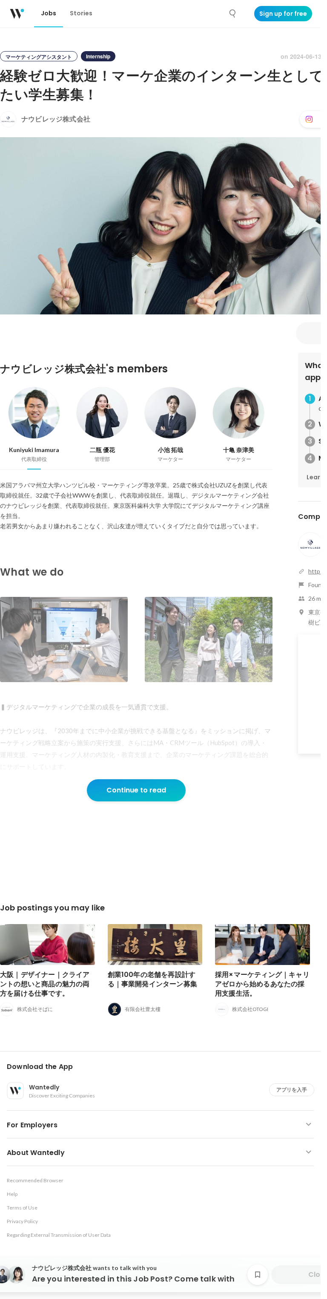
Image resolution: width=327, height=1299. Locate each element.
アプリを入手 (291, 1089)
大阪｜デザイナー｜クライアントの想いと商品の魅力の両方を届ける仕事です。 (45, 984)
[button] (164, 1067)
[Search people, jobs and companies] (232, 13)
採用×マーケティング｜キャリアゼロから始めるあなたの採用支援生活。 (262, 984)
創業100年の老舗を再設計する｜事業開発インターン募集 (153, 979)
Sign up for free (283, 13)
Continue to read (136, 790)
